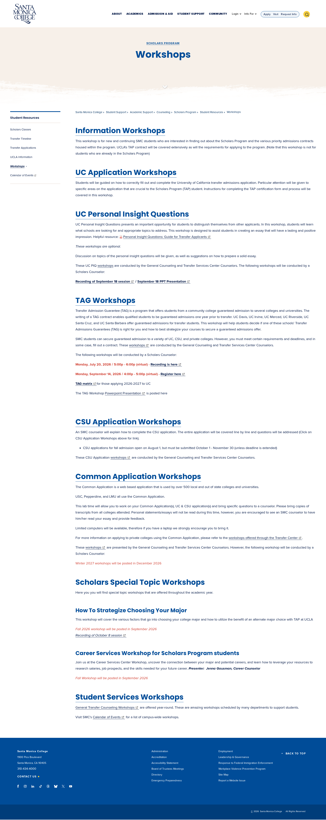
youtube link (70, 788)
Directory (156, 774)
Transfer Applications (23, 147)
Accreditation (159, 757)
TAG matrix (86, 384)
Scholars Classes (20, 129)
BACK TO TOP (296, 753)
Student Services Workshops (129, 697)
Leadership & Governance (233, 757)
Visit (275, 14)
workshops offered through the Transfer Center (265, 538)
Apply (267, 14)
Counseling (163, 112)
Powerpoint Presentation (125, 393)
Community (218, 14)
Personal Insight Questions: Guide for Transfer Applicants (167, 237)
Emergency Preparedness (166, 780)
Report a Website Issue (231, 780)
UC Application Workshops (126, 172)
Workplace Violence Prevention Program (241, 768)
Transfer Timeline (20, 138)
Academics (134, 14)
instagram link (25, 788)
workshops (105, 266)
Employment (225, 751)
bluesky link (55, 788)
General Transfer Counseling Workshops (107, 707)
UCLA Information (21, 157)
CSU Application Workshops (128, 422)
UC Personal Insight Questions (132, 214)
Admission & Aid (160, 14)
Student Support (191, 14)
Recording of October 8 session (100, 635)
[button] (308, 13)
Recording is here (166, 364)
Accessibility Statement (164, 763)
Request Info (289, 14)
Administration (159, 751)
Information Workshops (120, 130)
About (117, 14)
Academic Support (141, 112)
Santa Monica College (88, 112)
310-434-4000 (26, 769)
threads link (48, 788)
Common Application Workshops (138, 476)
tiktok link (40, 788)
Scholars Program (163, 43)
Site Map (223, 774)
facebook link (19, 788)
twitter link (63, 788)
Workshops (17, 166)
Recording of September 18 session (104, 281)
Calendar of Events (23, 175)
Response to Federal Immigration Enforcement (245, 763)
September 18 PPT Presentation (163, 281)
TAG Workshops (105, 300)
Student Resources (24, 118)
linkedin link (33, 788)
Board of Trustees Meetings (167, 768)
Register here (173, 374)
